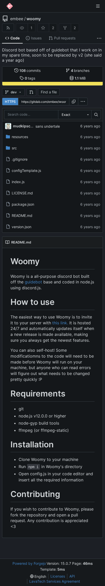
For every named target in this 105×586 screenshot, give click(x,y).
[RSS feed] (8, 28)
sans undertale (47, 126)
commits (30, 70)
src (14, 148)
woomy (34, 18)
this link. (60, 322)
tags (30, 78)
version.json (21, 227)
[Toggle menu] (97, 6)
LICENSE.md (22, 193)
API (72, 576)
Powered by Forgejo (29, 563)
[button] (31, 92)
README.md (22, 215)
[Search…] (96, 114)
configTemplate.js (26, 170)
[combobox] (74, 114)
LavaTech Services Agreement (54, 581)
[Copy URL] (73, 101)
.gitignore (20, 159)
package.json (23, 204)
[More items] (99, 38)
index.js (18, 182)
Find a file (49, 92)
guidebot (33, 281)
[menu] (83, 101)
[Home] (10, 6)
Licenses (57, 576)
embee (16, 18)
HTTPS (10, 101)
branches (80, 70)
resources (20, 137)
